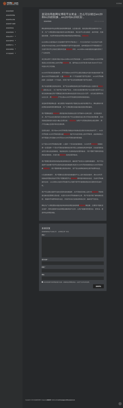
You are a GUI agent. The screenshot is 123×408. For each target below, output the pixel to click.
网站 (43, 274)
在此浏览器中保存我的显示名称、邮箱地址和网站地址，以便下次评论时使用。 (66, 282)
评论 (43, 235)
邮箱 (43, 267)
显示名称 (45, 259)
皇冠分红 (85, 36)
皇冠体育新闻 (47, 21)
